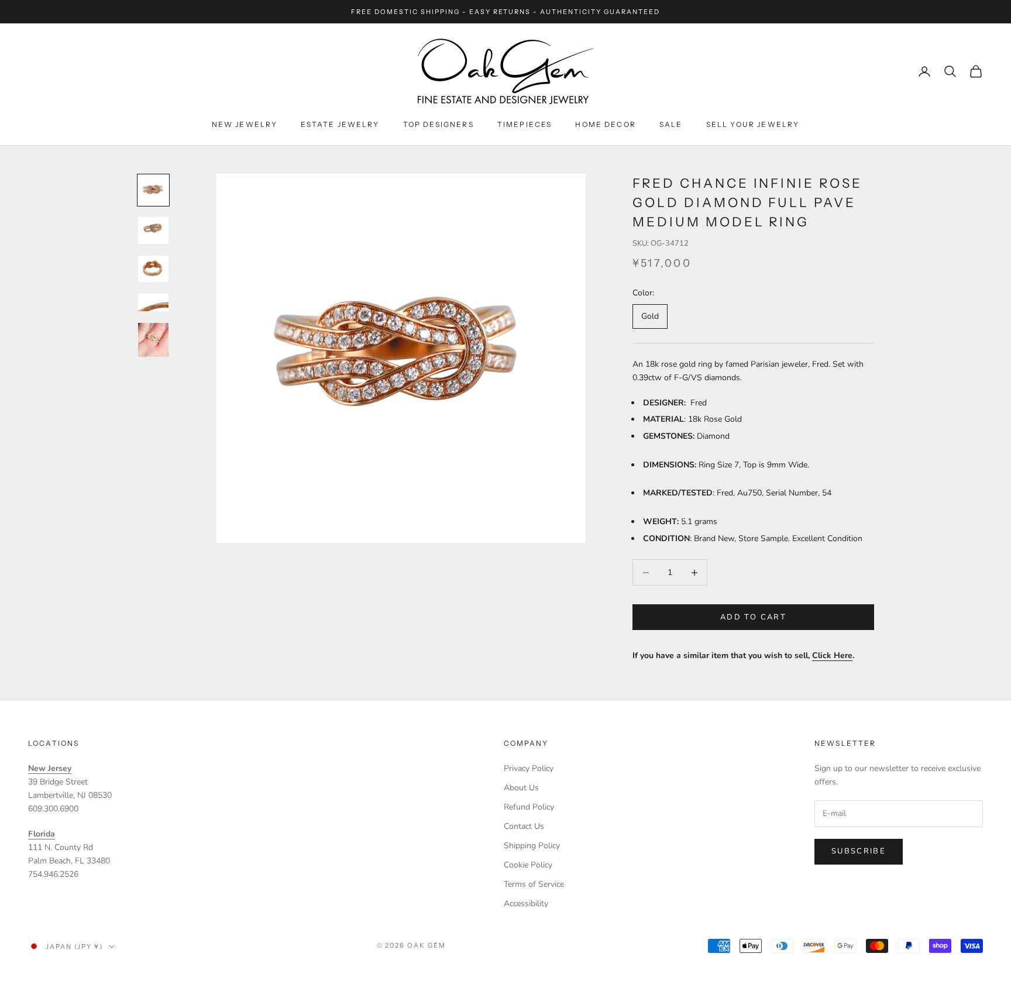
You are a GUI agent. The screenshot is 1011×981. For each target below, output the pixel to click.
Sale (671, 124)
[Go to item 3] (153, 268)
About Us (521, 787)
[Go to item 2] (153, 230)
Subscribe (858, 851)
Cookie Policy (528, 864)
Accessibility (526, 903)
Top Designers (438, 124)
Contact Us (524, 826)
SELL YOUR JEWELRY (753, 124)
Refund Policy (529, 807)
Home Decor (605, 124)
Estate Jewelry (340, 124)
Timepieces (524, 124)
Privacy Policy (528, 768)
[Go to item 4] (153, 302)
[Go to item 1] (153, 190)
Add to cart (753, 617)
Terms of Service (534, 884)
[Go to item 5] (153, 340)
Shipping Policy (532, 845)
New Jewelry (245, 124)
